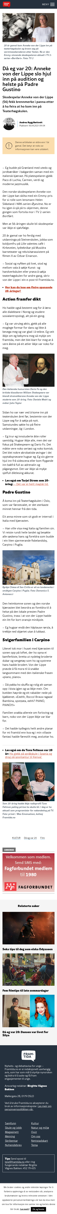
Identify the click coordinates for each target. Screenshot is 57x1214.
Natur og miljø (40, 1128)
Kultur (35, 1123)
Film (42, 837)
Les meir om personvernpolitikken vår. (28, 1107)
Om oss (35, 1136)
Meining (10, 1136)
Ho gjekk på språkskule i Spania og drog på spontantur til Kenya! (28, 755)
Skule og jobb (13, 1128)
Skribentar (11, 1141)
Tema (34, 1145)
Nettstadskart (39, 1141)
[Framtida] (6, 4)
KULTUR (16, 837)
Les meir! (25, 1209)
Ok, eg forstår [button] (38, 1209)
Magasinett (12, 1132)
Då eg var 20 (30, 837)
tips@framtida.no (15, 1162)
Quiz (34, 1132)
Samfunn (10, 1123)
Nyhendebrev (13, 1145)
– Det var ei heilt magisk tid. (31, 484)
